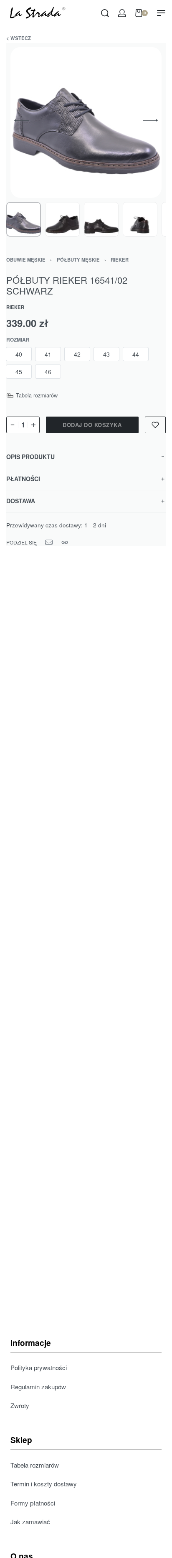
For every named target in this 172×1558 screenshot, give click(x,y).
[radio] (18, 354)
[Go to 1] (23, 219)
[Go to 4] (140, 219)
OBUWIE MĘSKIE (26, 259)
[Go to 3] (101, 219)
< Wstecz (18, 38)
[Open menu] (161, 13)
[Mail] (49, 542)
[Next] (150, 120)
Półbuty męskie (78, 259)
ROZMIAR (18, 340)
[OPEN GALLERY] (86, 122)
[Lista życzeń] (155, 425)
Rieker (120, 259)
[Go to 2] (62, 219)
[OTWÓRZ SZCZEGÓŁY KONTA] (122, 13)
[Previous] (22, 120)
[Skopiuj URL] (64, 542)
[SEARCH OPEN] (105, 13)
